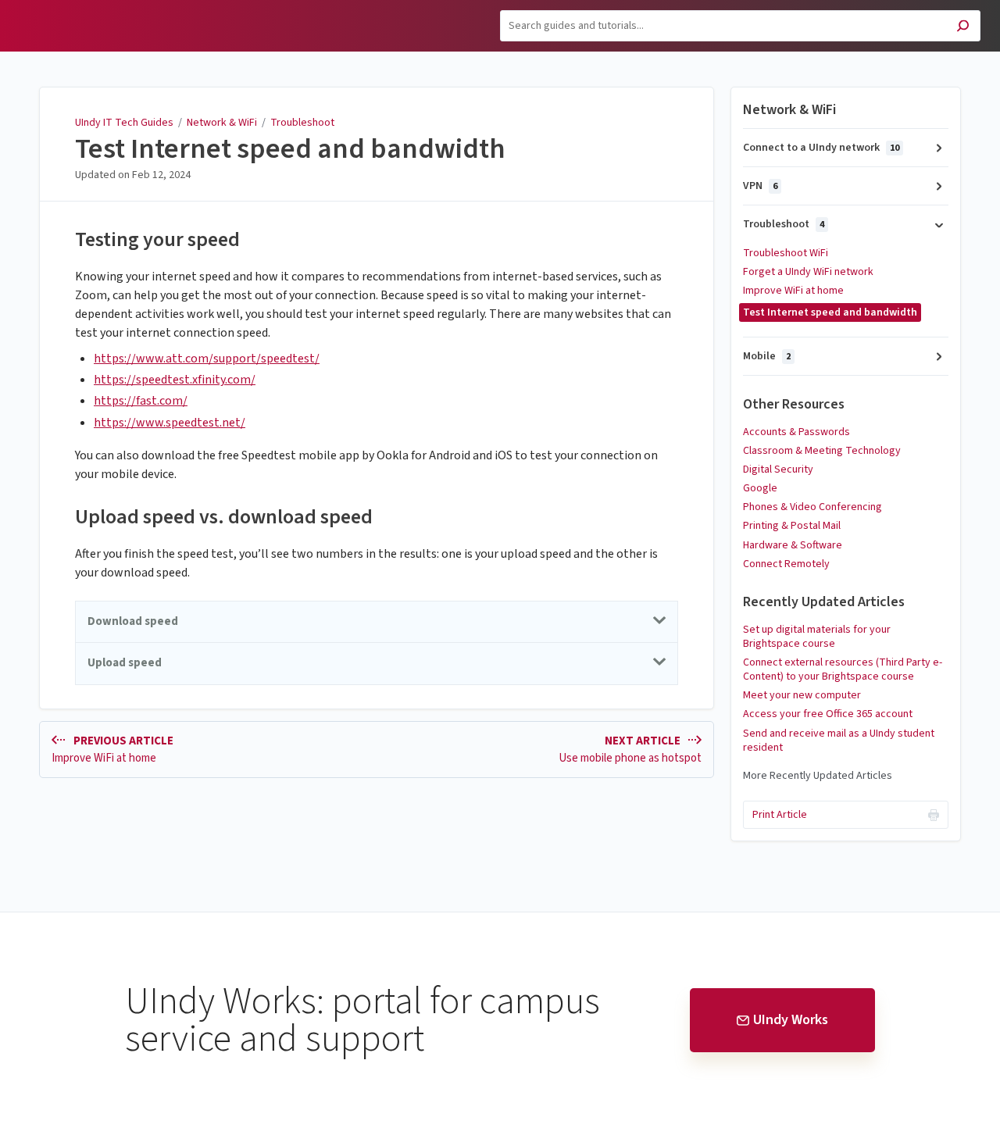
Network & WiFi (222, 122)
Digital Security (778, 469)
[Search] (963, 27)
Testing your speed (157, 239)
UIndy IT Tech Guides (124, 122)
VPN (760, 186)
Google (760, 488)
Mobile (767, 356)
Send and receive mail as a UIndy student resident (838, 740)
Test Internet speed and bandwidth (290, 149)
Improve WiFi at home (793, 290)
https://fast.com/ (141, 400)
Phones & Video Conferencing (812, 507)
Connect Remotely (786, 564)
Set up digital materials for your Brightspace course (817, 636)
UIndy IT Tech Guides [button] (78, 9)
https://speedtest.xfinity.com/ (174, 379)
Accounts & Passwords (796, 432)
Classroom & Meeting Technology (822, 451)
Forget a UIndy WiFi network (808, 272)
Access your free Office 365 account (827, 714)
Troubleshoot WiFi (785, 253)
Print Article (779, 815)
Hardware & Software (792, 545)
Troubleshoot (302, 122)
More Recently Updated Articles (817, 776)
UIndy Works (790, 1020)
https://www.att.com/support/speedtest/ (207, 358)
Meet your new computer (802, 695)
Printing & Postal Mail (792, 526)
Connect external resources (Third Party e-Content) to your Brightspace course (842, 669)
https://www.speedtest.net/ (169, 422)
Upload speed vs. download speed (224, 516)
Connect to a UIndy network (821, 147)
